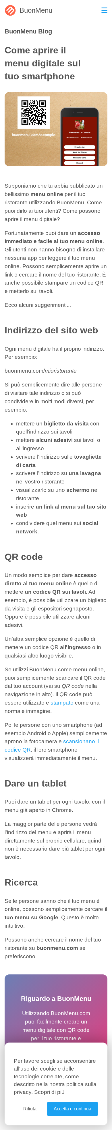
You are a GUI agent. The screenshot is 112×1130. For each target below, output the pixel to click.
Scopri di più (49, 1092)
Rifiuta (29, 1108)
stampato (62, 703)
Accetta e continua (72, 1108)
